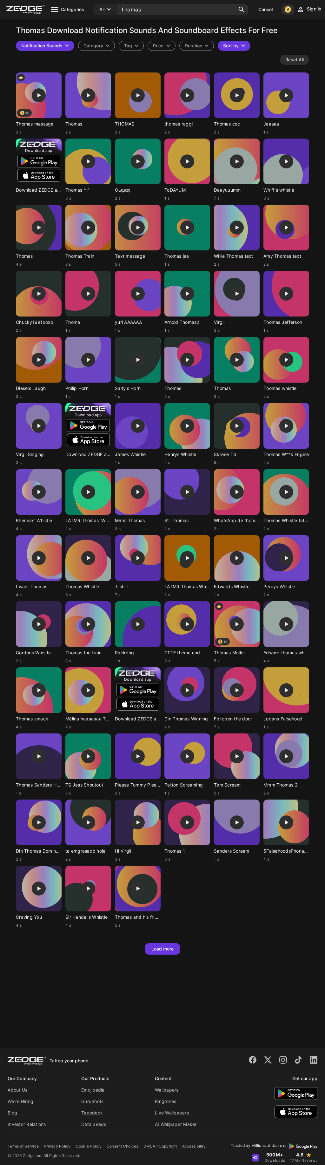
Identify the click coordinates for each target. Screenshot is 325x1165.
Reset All (294, 59)
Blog (12, 1112)
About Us (17, 1090)
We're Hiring (20, 1101)
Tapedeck (92, 1112)
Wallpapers (167, 1090)
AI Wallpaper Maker (176, 1124)
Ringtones (165, 1101)
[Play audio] (39, 95)
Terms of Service (23, 1146)
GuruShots (92, 1101)
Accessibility (194, 1146)
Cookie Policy (89, 1146)
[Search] (241, 9)
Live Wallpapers (172, 1112)
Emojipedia (93, 1090)
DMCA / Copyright (160, 1146)
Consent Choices (122, 1146)
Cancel (265, 9)
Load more (162, 948)
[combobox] (131, 46)
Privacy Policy (57, 1146)
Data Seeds (93, 1124)
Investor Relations (27, 1124)
